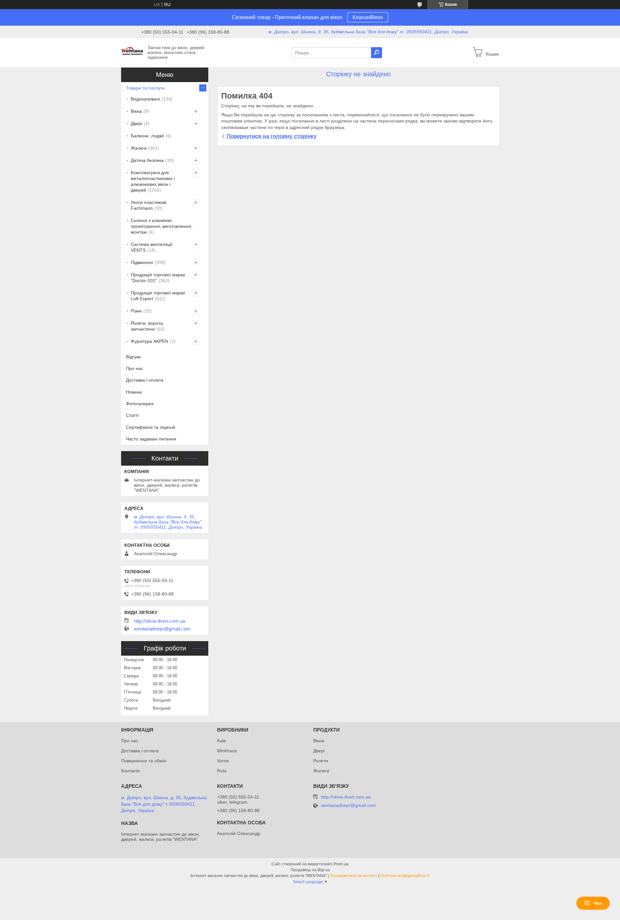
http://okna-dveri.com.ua (159, 621)
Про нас (134, 368)
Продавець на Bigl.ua (310, 870)
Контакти (130, 770)
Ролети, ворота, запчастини (147, 326)
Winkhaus (227, 750)
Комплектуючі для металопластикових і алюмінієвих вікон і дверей (153, 181)
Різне (136, 310)
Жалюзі (139, 148)
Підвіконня (142, 262)
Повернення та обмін (143, 760)
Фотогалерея (140, 403)
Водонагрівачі (145, 98)
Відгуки (133, 356)
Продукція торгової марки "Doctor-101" (158, 277)
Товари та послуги (145, 87)
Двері (136, 123)
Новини (134, 392)
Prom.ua (341, 864)
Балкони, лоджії (147, 135)
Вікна (136, 111)
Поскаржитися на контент (353, 875)
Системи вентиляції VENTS (151, 247)
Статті (132, 415)
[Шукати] (376, 52)
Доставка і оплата (144, 380)
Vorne (223, 760)
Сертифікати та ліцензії (150, 427)
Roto (222, 770)
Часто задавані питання (151, 438)
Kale (221, 740)
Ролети (320, 760)
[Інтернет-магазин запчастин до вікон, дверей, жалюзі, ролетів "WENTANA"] (132, 52)
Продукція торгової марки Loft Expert (158, 295)
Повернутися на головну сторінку (271, 136)
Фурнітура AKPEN (149, 341)
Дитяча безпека (147, 160)
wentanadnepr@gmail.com (162, 628)
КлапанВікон (368, 17)
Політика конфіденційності (404, 875)
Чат (598, 903)
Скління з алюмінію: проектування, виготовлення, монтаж (161, 226)
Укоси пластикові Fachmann (148, 205)
